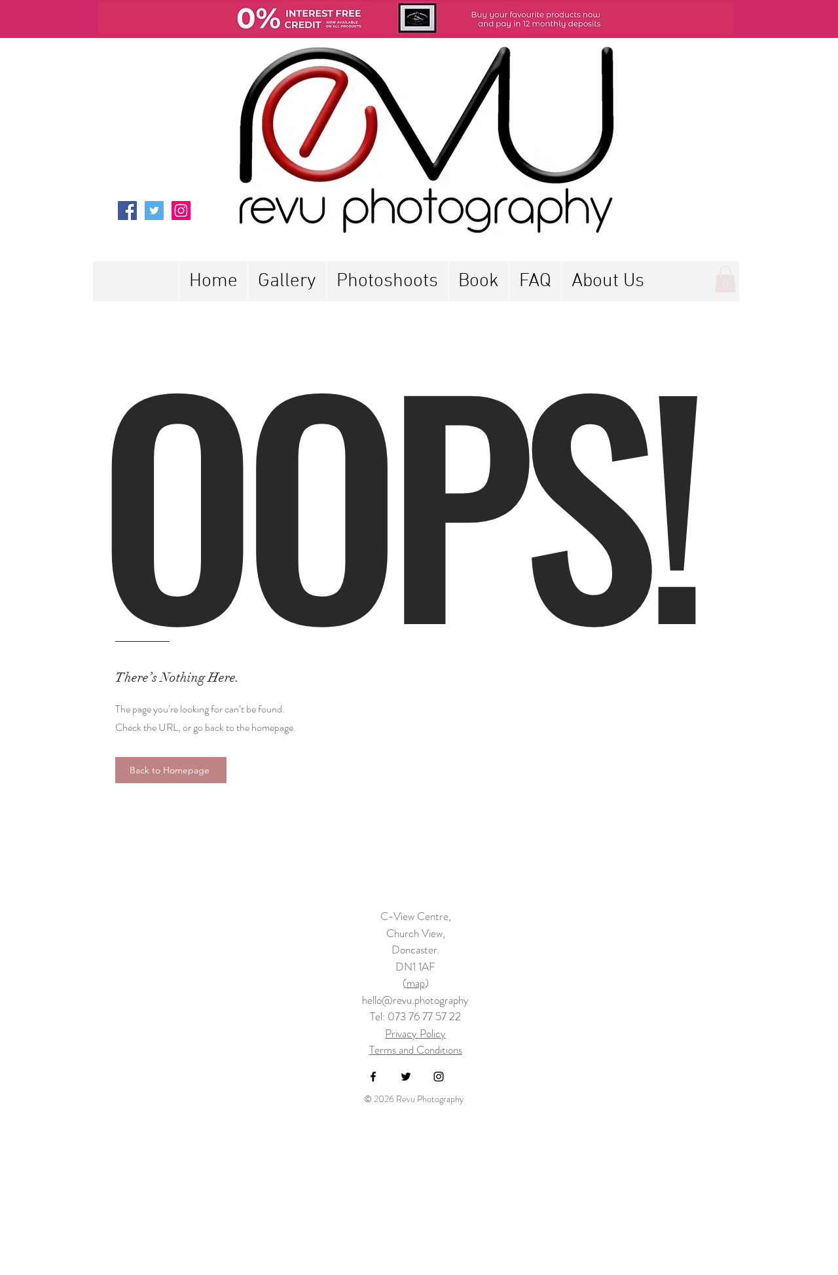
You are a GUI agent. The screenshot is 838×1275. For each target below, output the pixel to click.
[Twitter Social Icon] (154, 210)
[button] (387, 281)
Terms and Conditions (415, 1050)
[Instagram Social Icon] (181, 210)
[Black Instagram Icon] (438, 1076)
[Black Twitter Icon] (405, 1076)
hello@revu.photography (415, 1000)
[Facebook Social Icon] (127, 210)
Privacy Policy (415, 1033)
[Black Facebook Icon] (373, 1076)
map (416, 983)
